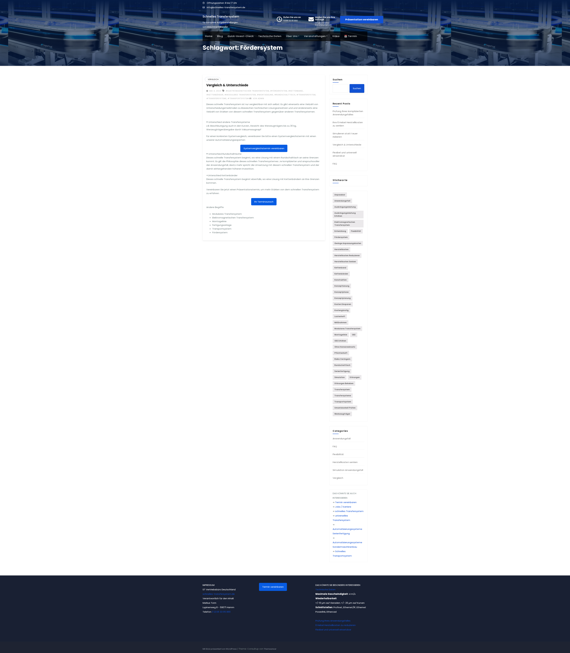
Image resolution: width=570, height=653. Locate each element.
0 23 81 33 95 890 (221, 611)
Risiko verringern (342, 359)
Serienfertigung (342, 371)
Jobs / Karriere (343, 506)
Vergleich (213, 79)
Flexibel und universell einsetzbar (345, 154)
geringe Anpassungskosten (347, 243)
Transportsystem (342, 401)
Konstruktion (340, 280)
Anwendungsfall (342, 201)
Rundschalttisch (342, 365)
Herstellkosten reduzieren (347, 255)
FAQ (335, 163)
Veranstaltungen (315, 36)
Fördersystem (341, 237)
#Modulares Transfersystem (240, 94)
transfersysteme (342, 395)
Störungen (355, 377)
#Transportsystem (238, 98)
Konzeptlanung (341, 286)
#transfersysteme (216, 98)
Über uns (291, 36)
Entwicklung (340, 231)
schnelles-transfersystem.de (219, 594)
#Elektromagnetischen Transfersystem (247, 91)
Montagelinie (340, 334)
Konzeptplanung (342, 298)
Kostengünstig (341, 310)
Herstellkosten (341, 249)
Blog (220, 36)
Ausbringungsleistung (345, 207)
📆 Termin (350, 36)
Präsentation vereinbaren (361, 19)
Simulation (339, 377)
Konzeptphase (341, 292)
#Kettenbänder (214, 94)
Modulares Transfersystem (347, 328)
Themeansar (270, 649)
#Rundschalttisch (284, 94)
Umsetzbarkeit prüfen (345, 408)
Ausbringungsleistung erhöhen (345, 214)
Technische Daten (269, 36)
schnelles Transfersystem (349, 511)
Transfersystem (342, 389)
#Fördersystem (278, 91)
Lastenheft (339, 316)
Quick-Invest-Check (241, 36)
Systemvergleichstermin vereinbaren (264, 148)
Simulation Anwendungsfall (348, 470)
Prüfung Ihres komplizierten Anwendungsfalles (348, 113)
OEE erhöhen (340, 341)
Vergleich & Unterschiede (227, 85)
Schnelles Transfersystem (221, 17)
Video (336, 36)
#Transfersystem (306, 94)
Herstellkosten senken (345, 261)
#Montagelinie (265, 94)
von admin (258, 98)
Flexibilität (356, 231)
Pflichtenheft (340, 353)
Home (208, 36)
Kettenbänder (341, 273)
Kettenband (340, 267)
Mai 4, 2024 (215, 91)
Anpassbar (339, 194)
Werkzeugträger (342, 414)
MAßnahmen (340, 322)
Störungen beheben (343, 383)
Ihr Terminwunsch (263, 201)
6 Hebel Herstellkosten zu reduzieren (335, 625)
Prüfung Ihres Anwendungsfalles (332, 620)
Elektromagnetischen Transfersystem (344, 223)
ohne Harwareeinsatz (344, 347)
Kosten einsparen (342, 304)
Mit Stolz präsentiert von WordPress (220, 649)
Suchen (337, 79)
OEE (354, 334)
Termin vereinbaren (346, 502)
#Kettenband (295, 91)
